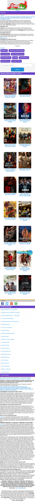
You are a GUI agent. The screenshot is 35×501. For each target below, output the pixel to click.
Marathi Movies (4, 345)
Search (17, 69)
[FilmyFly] (17, 9)
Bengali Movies (4, 357)
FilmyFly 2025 (3, 38)
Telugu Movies (4, 336)
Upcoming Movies (5, 351)
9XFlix (8, 379)
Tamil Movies (4, 360)
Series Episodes (5, 366)
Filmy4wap (17, 488)
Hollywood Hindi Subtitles (7, 339)
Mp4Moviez (17, 377)
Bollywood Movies (5, 369)
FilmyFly (2, 12)
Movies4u (17, 379)
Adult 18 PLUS (4, 363)
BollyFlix (28, 377)
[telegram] (30, 252)
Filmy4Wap (10, 377)
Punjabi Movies (4, 330)
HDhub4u (23, 379)
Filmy (12, 379)
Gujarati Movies (4, 342)
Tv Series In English (6, 327)
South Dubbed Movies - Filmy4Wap (10, 315)
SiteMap (28, 379)
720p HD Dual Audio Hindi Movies (9, 321)
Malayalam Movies (5, 354)
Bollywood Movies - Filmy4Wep (8, 309)
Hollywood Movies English (7, 333)
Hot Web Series (4, 348)
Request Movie (4, 372)
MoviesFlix (3, 379)
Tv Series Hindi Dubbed (7, 318)
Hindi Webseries (5, 324)
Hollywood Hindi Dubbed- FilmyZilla (10, 312)
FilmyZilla (23, 488)
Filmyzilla (2, 424)
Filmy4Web (3, 377)
